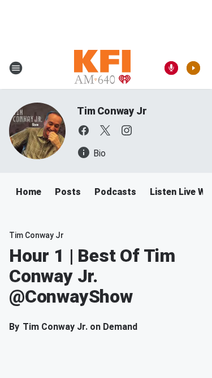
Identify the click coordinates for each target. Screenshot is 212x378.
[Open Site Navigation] (16, 68)
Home (28, 191)
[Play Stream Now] (193, 68)
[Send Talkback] (171, 68)
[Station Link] (102, 68)
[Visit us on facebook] (83, 130)
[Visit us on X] (105, 130)
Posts (68, 191)
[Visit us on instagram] (126, 130)
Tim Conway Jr (111, 111)
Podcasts (115, 191)
